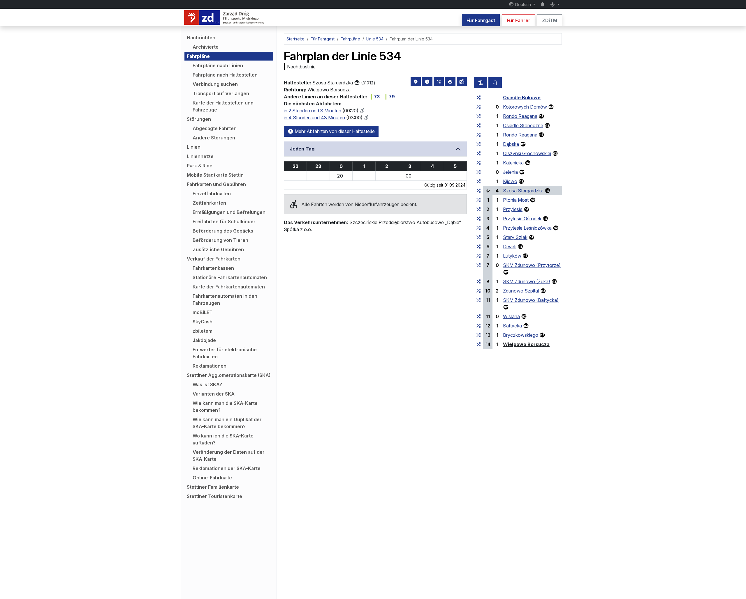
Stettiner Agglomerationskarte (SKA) (228, 375)
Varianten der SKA (214, 394)
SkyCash (202, 322)
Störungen (199, 119)
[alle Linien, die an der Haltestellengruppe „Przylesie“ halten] (478, 209)
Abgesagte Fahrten (215, 128)
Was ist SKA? (207, 384)
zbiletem (202, 331)
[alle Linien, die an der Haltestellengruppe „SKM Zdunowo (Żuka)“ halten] (478, 281)
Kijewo (510, 181)
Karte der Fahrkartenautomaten (229, 287)
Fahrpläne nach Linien (218, 65)
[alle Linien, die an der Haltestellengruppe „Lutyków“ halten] (478, 256)
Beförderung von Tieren (220, 240)
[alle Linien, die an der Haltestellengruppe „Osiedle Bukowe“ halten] (478, 97)
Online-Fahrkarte (212, 478)
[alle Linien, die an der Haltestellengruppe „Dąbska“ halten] (478, 144)
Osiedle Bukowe (522, 97)
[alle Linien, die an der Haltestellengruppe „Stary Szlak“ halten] (478, 237)
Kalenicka (513, 163)
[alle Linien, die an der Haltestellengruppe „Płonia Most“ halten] (478, 200)
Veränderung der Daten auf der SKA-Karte (229, 455)
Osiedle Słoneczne (523, 125)
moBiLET (202, 312)
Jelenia (510, 172)
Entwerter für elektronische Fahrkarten (225, 353)
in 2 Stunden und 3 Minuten (312, 111)
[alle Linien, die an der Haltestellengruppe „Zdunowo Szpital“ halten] (478, 291)
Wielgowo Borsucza (526, 344)
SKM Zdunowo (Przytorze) (532, 265)
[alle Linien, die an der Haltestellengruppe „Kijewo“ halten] (478, 181)
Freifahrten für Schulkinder (224, 221)
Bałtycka (512, 326)
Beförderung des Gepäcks (223, 231)
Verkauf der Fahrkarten (213, 259)
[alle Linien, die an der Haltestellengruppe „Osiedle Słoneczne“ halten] (478, 125)
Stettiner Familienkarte (213, 487)
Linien (193, 147)
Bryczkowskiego (520, 335)
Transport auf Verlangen (221, 93)
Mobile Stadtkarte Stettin (215, 175)
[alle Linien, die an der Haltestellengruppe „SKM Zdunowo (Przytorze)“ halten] (478, 265)
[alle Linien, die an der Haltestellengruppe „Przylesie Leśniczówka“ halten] (478, 228)
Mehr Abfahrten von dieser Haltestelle (334, 131)
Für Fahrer (518, 20)
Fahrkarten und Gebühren (216, 184)
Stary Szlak (515, 237)
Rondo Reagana (520, 116)
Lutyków (512, 256)
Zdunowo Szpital (521, 291)
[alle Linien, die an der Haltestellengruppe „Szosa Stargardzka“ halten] (478, 191)
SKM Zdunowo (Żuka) (526, 281)
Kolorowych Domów (525, 107)
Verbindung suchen (215, 84)
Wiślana (511, 316)
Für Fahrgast (481, 20)
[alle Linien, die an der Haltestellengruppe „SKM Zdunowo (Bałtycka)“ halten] (478, 300)
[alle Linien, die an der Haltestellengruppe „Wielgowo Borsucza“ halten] (478, 344)
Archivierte (206, 47)
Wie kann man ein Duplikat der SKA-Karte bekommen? (227, 423)
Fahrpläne (198, 56)
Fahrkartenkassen (213, 268)
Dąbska (511, 144)
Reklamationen (209, 366)
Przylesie (512, 209)
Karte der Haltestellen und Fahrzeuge (223, 106)
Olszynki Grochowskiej (527, 153)
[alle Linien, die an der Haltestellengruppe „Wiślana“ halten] (478, 316)
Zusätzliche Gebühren (218, 249)
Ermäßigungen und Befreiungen (229, 212)
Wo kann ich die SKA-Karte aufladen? (223, 439)
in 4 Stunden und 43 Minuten (314, 117)
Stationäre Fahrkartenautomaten (230, 277)
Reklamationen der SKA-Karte (227, 468)
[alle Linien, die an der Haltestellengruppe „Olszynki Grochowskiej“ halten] (478, 153)
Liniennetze (200, 156)
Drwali (509, 246)
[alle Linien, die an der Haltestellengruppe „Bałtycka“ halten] (478, 326)
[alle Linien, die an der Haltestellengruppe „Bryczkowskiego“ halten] (478, 335)
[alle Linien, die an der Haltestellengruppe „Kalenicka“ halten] (478, 163)
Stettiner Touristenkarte (214, 496)
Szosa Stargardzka (523, 191)
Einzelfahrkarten (212, 193)
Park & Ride (199, 166)
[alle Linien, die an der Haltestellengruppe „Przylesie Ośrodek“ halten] (478, 218)
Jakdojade (204, 340)
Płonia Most (516, 200)
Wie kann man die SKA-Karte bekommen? (225, 406)
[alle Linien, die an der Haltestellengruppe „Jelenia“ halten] (478, 172)
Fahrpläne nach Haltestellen (225, 75)
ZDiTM (549, 20)
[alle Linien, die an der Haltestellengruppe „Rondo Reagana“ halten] (478, 116)
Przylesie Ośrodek (522, 218)
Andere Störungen (214, 138)
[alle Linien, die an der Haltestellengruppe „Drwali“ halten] (478, 246)
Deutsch (523, 4)
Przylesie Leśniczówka (527, 228)
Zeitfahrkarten (209, 203)
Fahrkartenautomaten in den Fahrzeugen (225, 299)
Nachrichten (201, 37)
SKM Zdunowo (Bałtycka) (531, 300)
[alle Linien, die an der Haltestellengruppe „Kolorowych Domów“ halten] (478, 107)
